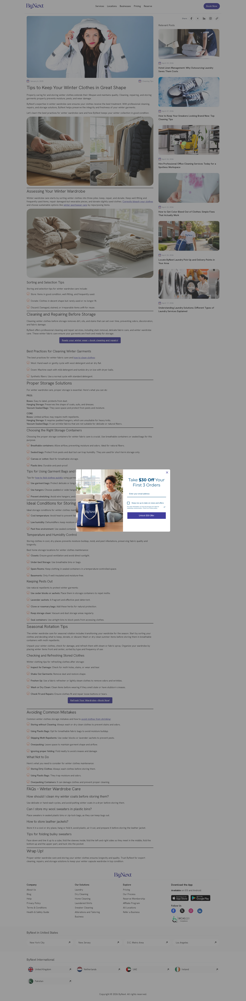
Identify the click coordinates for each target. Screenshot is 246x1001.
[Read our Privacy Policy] (164, 507)
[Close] (167, 472)
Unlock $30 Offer (146, 515)
